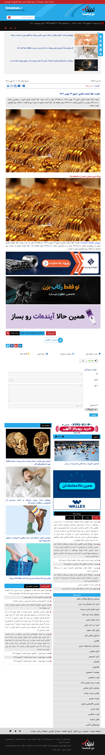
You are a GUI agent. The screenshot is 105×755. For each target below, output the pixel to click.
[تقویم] (100, 49)
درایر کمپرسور (94, 656)
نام (97, 373)
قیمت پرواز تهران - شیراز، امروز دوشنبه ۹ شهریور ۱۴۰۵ (32, 657)
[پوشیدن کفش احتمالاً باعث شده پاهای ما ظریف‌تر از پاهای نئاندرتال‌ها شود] (28, 520)
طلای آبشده (94, 719)
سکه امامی (95, 709)
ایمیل (96, 379)
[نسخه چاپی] (8, 86)
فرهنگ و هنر (42, 731)
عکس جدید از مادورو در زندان (88, 584)
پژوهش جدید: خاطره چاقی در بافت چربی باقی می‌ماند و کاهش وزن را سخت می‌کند (42, 35)
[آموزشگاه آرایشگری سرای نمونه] (53, 317)
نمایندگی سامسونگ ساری (89, 646)
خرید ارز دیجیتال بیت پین (88, 604)
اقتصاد (96, 85)
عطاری (96, 640)
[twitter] (8, 345)
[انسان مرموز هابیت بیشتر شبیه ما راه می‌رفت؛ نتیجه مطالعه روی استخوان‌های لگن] (28, 443)
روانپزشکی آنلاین (92, 724)
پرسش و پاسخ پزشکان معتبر (88, 598)
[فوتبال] (100, 45)
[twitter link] (10, 731)
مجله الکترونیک (16, 2)
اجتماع (57, 731)
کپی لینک (51, 333)
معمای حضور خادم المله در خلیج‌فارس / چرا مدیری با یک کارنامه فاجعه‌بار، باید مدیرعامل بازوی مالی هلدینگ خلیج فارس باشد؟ (27, 592)
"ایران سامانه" (56, 749)
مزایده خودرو (94, 698)
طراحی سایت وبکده (91, 693)
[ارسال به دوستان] (11, 86)
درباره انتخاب (66, 739)
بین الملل (77, 731)
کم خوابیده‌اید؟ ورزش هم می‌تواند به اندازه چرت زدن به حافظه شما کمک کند (45, 48)
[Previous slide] (63, 436)
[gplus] (16, 345)
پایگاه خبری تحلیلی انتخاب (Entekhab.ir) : (85, 176)
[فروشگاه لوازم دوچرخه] (53, 290)
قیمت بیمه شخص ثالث (90, 682)
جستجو (67, 742)
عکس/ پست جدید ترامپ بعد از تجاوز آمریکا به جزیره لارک (78, 560)
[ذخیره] (15, 86)
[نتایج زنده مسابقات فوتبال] (100, 54)
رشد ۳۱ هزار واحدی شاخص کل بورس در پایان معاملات (31, 601)
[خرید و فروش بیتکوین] (77, 490)
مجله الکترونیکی (20, 739)
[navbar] (102, 23)
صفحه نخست (95, 731)
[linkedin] (20, 345)
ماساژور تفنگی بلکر (92, 635)
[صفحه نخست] (100, 36)
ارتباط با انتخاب (49, 2)
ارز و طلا (89, 85)
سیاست (85, 731)
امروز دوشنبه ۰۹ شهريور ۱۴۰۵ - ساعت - (86, 23)
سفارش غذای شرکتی (91, 688)
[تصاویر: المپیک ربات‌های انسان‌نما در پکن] (76, 451)
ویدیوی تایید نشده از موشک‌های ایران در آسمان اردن (80, 588)
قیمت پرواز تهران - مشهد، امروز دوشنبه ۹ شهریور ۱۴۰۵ (31, 661)
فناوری (51, 731)
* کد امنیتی (94, 405)
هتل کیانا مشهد (93, 630)
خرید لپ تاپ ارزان (91, 625)
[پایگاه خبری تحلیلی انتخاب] (89, 11)
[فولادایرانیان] (53, 263)
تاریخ (70, 731)
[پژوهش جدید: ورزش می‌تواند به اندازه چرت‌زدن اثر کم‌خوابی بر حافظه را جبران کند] (28, 482)
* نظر (96, 385)
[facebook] (12, 345)
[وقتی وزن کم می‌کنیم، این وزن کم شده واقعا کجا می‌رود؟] (28, 559)
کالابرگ (96, 661)
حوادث (33, 731)
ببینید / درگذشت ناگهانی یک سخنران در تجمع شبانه (81, 564)
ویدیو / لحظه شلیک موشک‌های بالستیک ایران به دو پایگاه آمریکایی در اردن (76, 569)
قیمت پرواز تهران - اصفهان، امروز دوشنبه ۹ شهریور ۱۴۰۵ (31, 653)
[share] (6, 28)
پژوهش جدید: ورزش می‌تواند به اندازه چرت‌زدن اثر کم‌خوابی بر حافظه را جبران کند (28, 501)
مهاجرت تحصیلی (92, 672)
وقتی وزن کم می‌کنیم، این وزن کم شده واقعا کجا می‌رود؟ (29, 578)
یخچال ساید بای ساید (90, 614)
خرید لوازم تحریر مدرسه (90, 609)
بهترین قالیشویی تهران (90, 703)
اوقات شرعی (26, 2)
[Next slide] (56, 436)
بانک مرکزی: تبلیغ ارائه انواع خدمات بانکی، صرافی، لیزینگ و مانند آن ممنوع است (27, 606)
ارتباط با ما (56, 739)
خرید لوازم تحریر (92, 619)
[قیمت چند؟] (100, 41)
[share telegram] (11, 28)
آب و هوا (34, 2)
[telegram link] (15, 731)
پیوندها (40, 2)
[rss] (15, 28)
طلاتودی (96, 667)
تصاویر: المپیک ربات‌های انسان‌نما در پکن (82, 463)
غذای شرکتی (94, 651)
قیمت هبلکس (93, 677)
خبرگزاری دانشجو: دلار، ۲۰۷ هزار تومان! (36, 597)
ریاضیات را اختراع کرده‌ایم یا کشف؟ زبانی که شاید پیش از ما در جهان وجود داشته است (41, 60)
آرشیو (60, 742)
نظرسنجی (7, 2)
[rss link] (20, 731)
